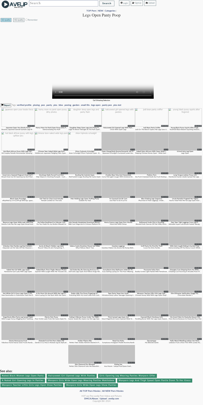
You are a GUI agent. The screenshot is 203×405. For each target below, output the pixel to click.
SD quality (6, 20)
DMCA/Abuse (91, 399)
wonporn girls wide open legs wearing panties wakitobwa (81, 380)
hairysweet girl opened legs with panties (71, 376)
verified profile (24, 105)
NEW (100, 11)
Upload (151, 3)
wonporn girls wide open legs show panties (91, 385)
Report (6, 105)
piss (55, 105)
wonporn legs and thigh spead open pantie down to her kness (155, 380)
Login (125, 3)
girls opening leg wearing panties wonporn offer (127, 376)
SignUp (137, 3)
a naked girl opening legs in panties (23, 380)
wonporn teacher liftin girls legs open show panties (32, 385)
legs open (96, 105)
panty (49, 105)
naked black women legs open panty (23, 376)
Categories (110, 11)
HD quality (18, 20)
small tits (85, 105)
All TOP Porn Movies (90, 391)
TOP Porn (91, 11)
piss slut (117, 105)
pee (43, 105)
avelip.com (113, 399)
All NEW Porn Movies (112, 391)
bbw (61, 105)
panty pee (107, 105)
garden (76, 105)
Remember (32, 20)
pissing (36, 105)
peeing (67, 105)
